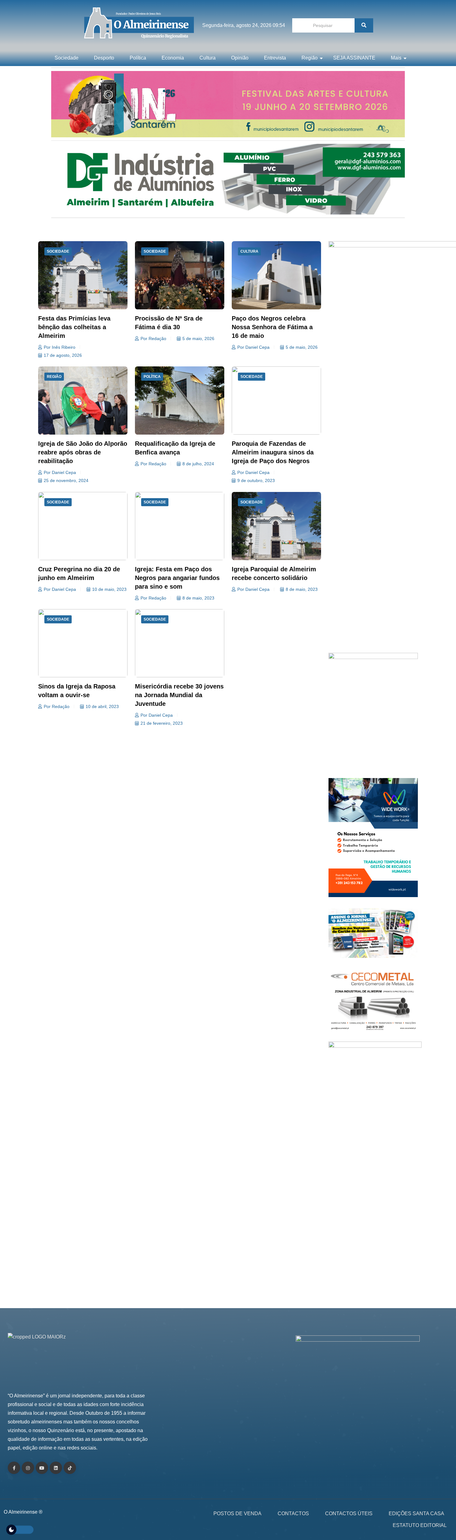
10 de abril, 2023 (102, 706)
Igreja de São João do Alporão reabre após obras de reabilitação (82, 452)
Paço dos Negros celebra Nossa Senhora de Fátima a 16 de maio (272, 327)
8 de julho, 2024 (198, 463)
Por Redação (153, 338)
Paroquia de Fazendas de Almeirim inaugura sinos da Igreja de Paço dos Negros (273, 452)
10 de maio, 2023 (109, 589)
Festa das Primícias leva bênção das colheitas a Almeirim (74, 327)
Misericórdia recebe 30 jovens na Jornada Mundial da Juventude (179, 695)
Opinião (239, 57)
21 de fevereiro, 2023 (162, 723)
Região (310, 57)
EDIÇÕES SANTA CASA (416, 1513)
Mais (396, 57)
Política (138, 57)
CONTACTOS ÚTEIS (349, 1513)
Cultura (207, 57)
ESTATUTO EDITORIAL (420, 1525)
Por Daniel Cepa (253, 347)
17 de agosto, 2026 (63, 355)
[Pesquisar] (364, 25)
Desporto (104, 57)
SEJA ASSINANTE (354, 57)
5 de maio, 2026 (198, 338)
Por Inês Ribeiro (59, 347)
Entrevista (275, 57)
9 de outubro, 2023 (256, 480)
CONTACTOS (293, 1513)
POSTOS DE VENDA (237, 1513)
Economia (173, 57)
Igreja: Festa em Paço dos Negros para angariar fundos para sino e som (177, 578)
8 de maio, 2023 (198, 597)
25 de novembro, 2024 (66, 480)
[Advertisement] (373, 580)
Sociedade (66, 57)
